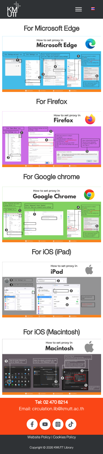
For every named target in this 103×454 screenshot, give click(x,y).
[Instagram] (57, 424)
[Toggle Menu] (78, 9)
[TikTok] (70, 424)
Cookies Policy (64, 438)
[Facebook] (32, 424)
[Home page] (13, 9)
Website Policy (39, 438)
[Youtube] (45, 424)
